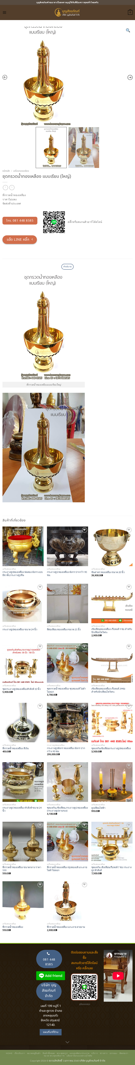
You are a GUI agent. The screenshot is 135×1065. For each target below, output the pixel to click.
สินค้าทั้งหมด (49, 1053)
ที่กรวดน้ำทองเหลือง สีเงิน (15, 748)
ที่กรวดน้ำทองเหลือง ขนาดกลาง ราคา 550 (21, 869)
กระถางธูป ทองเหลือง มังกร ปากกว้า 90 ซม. (67, 573)
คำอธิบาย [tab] (67, 266)
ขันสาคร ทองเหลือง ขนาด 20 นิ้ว (108, 572)
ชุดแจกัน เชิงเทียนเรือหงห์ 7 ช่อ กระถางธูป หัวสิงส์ (111, 869)
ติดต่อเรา (124, 1053)
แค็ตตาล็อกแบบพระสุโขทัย (79, 1055)
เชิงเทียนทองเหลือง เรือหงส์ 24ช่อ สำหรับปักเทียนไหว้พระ (108, 690)
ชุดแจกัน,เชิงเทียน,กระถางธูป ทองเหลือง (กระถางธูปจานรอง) (67, 809)
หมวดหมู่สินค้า (34, 1053)
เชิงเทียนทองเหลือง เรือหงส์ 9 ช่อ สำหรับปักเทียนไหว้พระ (111, 631)
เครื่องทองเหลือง (21, 171)
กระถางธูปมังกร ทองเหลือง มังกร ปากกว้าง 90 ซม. (66, 750)
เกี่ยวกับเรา (19, 1053)
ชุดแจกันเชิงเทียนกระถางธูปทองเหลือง (111, 748)
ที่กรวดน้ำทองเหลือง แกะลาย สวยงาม (66, 927)
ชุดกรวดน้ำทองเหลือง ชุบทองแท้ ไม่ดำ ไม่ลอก (66, 690)
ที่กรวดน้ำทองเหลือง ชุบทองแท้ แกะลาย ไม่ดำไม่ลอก (67, 869)
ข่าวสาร (104, 1053)
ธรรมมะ (114, 1053)
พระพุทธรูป (62, 1053)
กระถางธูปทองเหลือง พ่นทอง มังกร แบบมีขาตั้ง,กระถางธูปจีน (22, 573)
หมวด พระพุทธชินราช (54, 1055)
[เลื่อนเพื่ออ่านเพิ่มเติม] (67, 1042)
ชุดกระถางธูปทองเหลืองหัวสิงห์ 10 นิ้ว (21, 689)
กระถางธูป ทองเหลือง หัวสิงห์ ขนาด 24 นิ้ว (22, 809)
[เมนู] (4, 12)
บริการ (94, 1053)
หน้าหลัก (6, 171)
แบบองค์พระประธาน (79, 1053)
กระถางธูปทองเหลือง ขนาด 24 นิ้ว (19, 629)
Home (9, 1053)
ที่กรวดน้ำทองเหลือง (12, 927)
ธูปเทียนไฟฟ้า (98, 807)
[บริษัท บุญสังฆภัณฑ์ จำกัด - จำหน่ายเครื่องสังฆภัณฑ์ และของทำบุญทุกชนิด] (67, 12)
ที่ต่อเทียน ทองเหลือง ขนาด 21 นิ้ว (64, 629)
